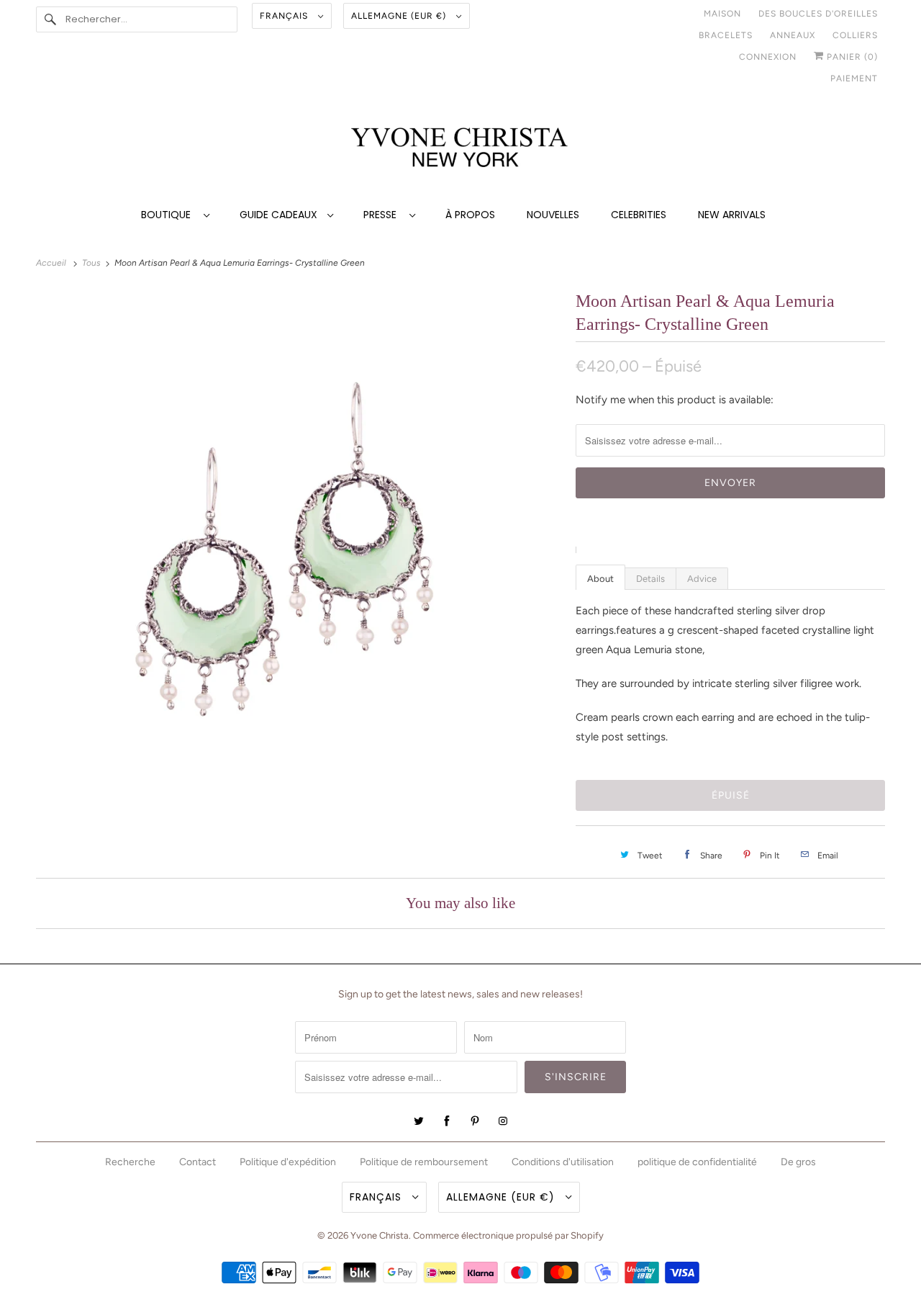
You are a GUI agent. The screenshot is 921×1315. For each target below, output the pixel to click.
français (285, 16)
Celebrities (638, 214)
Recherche (130, 1162)
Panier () (851, 57)
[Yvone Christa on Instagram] (503, 1121)
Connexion (768, 57)
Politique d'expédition (288, 1162)
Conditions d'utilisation (563, 1162)
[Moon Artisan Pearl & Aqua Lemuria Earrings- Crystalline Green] (299, 570)
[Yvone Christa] (460, 149)
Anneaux (792, 35)
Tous (92, 263)
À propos (470, 214)
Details (650, 578)
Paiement (854, 78)
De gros (798, 1162)
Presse (382, 214)
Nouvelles (553, 214)
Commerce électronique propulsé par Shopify (508, 1235)
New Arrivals (732, 214)
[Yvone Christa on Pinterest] (475, 1121)
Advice (702, 578)
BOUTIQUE (168, 214)
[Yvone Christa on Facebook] (446, 1121)
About (600, 578)
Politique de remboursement (424, 1162)
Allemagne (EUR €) (400, 16)
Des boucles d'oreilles (818, 14)
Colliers (855, 35)
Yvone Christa (379, 1235)
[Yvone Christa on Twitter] (418, 1121)
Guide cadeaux (280, 214)
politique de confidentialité (697, 1162)
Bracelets (726, 35)
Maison (722, 14)
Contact (197, 1162)
